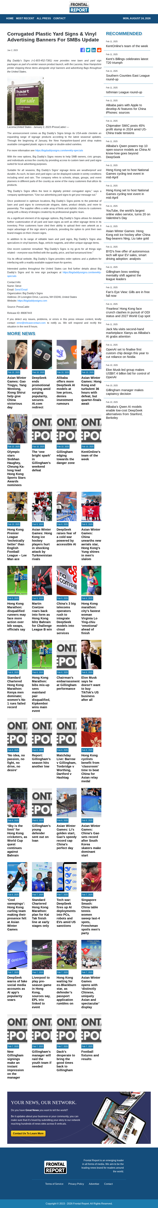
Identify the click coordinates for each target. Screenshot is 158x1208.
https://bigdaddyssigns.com (32, 300)
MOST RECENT (25, 18)
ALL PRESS (44, 18)
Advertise (94, 1184)
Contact (108, 1184)
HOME (10, 18)
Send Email (21, 289)
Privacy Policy (76, 1184)
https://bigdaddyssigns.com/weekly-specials (59, 150)
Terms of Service (54, 1184)
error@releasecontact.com (31, 323)
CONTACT (59, 18)
